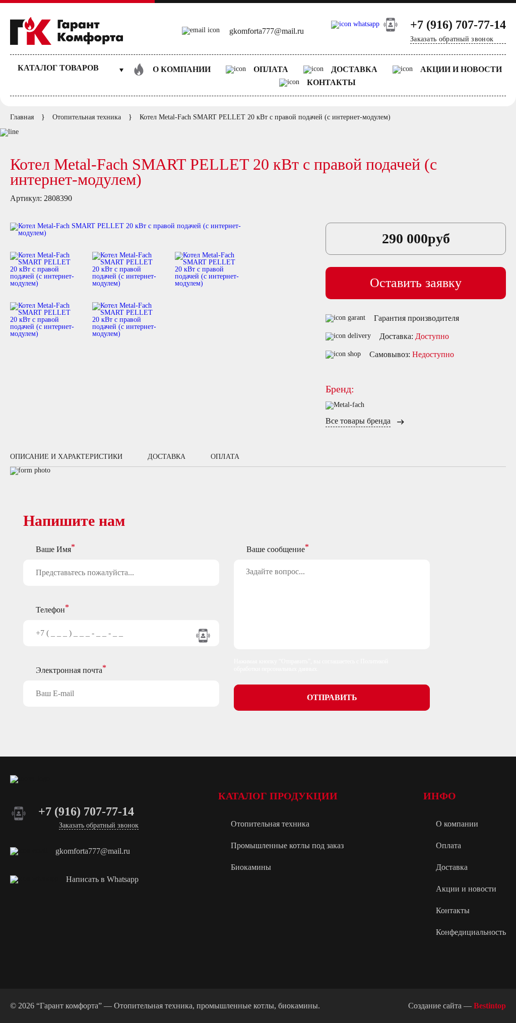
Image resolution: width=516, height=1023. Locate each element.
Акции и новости (461, 69)
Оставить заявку (416, 283)
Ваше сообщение (275, 549)
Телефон (50, 609)
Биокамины (251, 867)
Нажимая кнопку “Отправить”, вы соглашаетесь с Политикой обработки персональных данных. (311, 665)
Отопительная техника (270, 824)
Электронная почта (69, 670)
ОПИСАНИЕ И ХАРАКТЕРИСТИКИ (66, 456)
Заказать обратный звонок (451, 39)
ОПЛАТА (225, 456)
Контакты (331, 82)
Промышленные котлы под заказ (287, 845)
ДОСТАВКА (166, 456)
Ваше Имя (53, 549)
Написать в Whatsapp (102, 879)
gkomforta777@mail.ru (266, 31)
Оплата (270, 69)
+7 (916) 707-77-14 (458, 24)
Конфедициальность (471, 932)
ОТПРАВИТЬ (332, 697)
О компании (182, 69)
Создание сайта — (457, 1005)
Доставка (354, 69)
